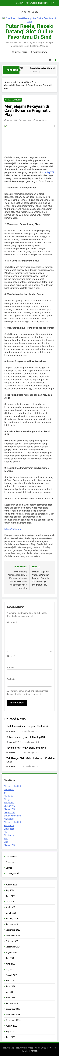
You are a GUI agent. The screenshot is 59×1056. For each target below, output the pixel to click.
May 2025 (10, 969)
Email (10, 667)
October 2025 (12, 941)
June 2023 (10, 1037)
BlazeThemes (31, 1051)
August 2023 (11, 1026)
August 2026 (11, 885)
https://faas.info (12, 529)
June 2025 (10, 964)
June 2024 (10, 986)
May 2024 (10, 992)
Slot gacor (9, 799)
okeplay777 (48, 172)
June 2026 (10, 896)
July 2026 (10, 890)
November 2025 (13, 935)
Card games (11, 856)
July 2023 (10, 1031)
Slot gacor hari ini (12, 786)
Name (11, 656)
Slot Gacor (9, 825)
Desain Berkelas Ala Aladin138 (43, 68)
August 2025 (11, 952)
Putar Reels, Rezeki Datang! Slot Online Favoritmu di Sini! (29, 31)
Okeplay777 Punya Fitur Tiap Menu (31, 3)
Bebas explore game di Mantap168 (25, 737)
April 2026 (10, 907)
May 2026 (10, 901)
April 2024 (10, 997)
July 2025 (10, 958)
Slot (6, 832)
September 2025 (13, 947)
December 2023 (13, 1009)
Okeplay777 (9, 806)
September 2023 (13, 1020)
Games (9, 868)
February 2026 (12, 918)
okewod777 (12, 120)
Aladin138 (9, 789)
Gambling (10, 862)
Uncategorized (13, 99)
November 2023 (13, 1014)
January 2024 (12, 1003)
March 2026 (11, 913)
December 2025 (13, 930)
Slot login (8, 796)
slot (5, 793)
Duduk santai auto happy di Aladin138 (27, 726)
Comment (12, 622)
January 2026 (12, 924)
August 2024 (11, 975)
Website (11, 679)
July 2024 (10, 981)
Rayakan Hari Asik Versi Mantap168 (26, 747)
